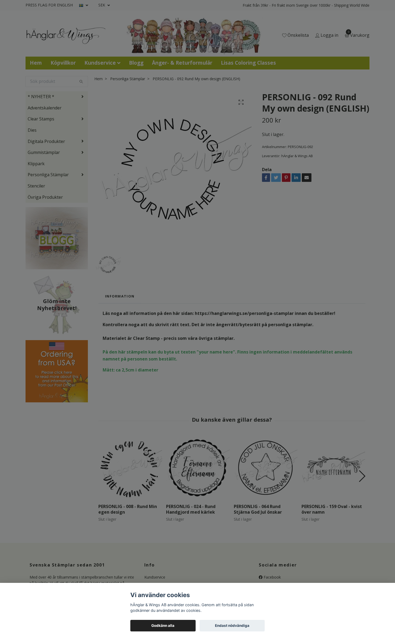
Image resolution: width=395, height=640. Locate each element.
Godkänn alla (162, 625)
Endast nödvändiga (232, 625)
